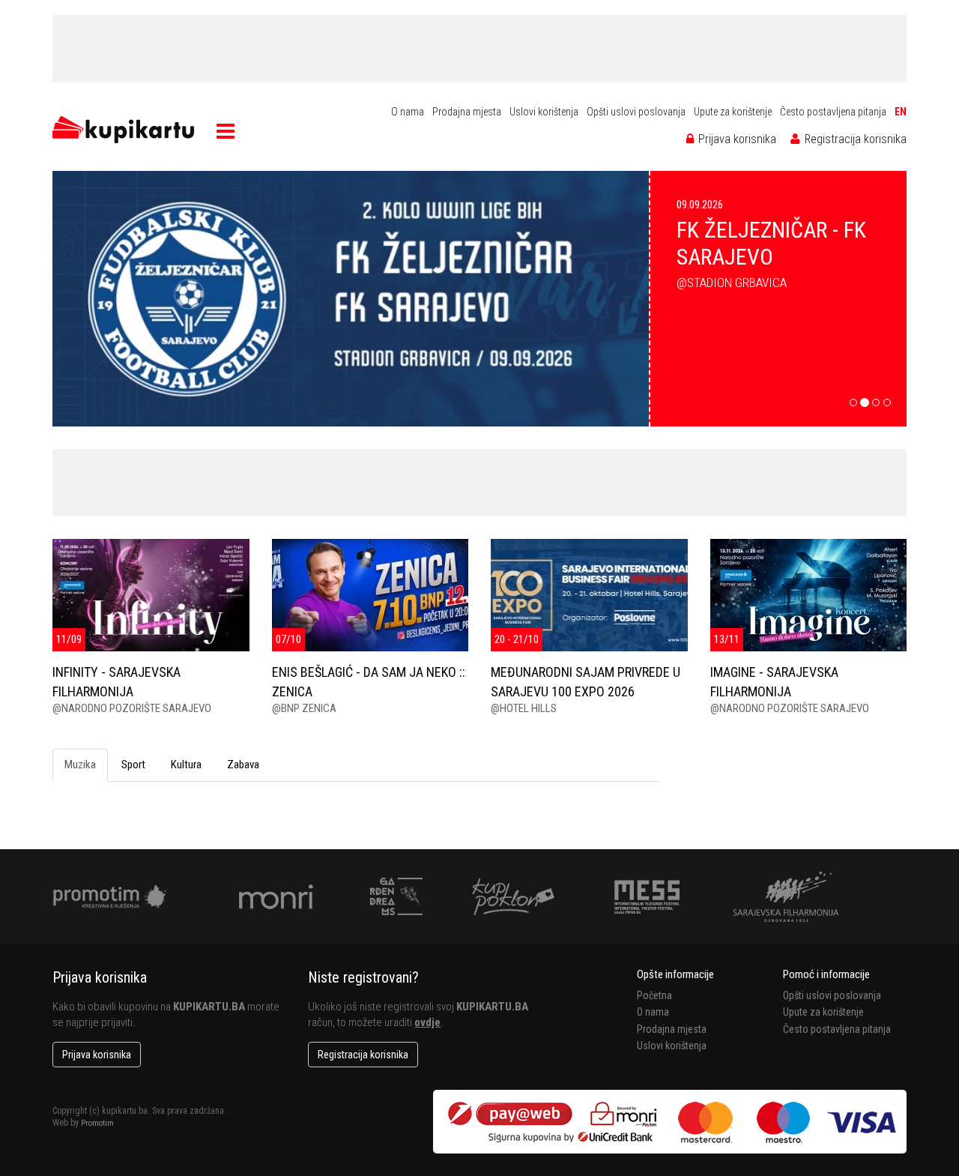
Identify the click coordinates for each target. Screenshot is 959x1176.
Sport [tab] (133, 764)
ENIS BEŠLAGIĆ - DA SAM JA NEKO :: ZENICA (368, 681)
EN (901, 112)
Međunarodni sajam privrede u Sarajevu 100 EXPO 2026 (585, 681)
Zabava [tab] (243, 764)
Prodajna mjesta (466, 112)
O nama (407, 112)
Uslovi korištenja (543, 112)
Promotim (97, 1123)
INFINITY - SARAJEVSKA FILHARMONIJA (116, 681)
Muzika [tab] (80, 764)
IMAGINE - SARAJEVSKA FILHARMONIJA (774, 681)
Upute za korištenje (733, 112)
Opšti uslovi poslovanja (636, 112)
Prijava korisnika (735, 139)
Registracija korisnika (854, 139)
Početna (654, 995)
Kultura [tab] (186, 764)
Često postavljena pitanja (833, 112)
